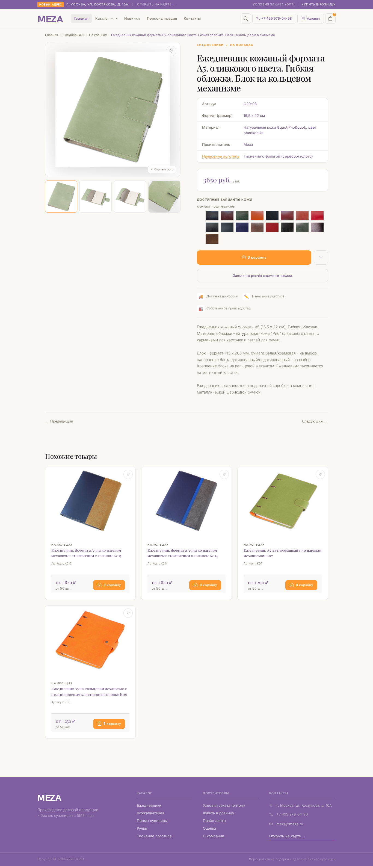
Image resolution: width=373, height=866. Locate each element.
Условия (313, 18)
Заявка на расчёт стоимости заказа (262, 275)
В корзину (257, 257)
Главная (81, 18)
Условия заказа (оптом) (224, 805)
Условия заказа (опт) (274, 4)
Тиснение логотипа (154, 836)
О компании (213, 836)
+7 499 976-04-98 (276, 18)
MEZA (49, 797)
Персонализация (162, 18)
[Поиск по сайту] (246, 18)
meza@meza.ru (289, 824)
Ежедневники (74, 35)
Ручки (142, 828)
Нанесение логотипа (220, 156)
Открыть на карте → (156, 4)
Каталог (102, 18)
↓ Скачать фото (162, 169)
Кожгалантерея (150, 813)
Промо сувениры (152, 820)
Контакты (192, 18)
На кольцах (98, 35)
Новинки (132, 18)
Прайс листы (214, 820)
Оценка (209, 828)
